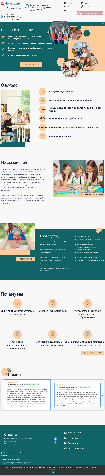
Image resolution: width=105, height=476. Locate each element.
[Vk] (55, 442)
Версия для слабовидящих (92, 13)
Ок (53, 472)
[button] (103, 23)
